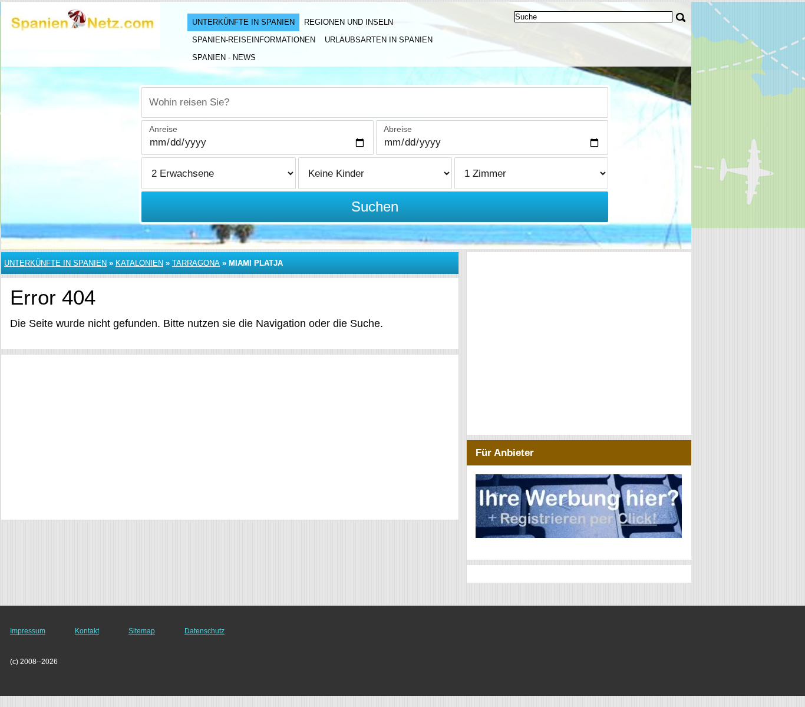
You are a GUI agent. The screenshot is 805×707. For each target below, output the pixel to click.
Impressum (27, 631)
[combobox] (375, 102)
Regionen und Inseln (348, 22)
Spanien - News (224, 57)
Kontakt (87, 631)
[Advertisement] (229, 437)
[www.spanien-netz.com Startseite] (82, 24)
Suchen (374, 206)
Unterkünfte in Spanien (243, 22)
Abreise (398, 129)
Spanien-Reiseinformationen (253, 39)
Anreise (163, 129)
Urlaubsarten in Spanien (379, 39)
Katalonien (139, 263)
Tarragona (196, 263)
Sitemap (141, 631)
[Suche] (680, 17)
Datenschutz (204, 631)
